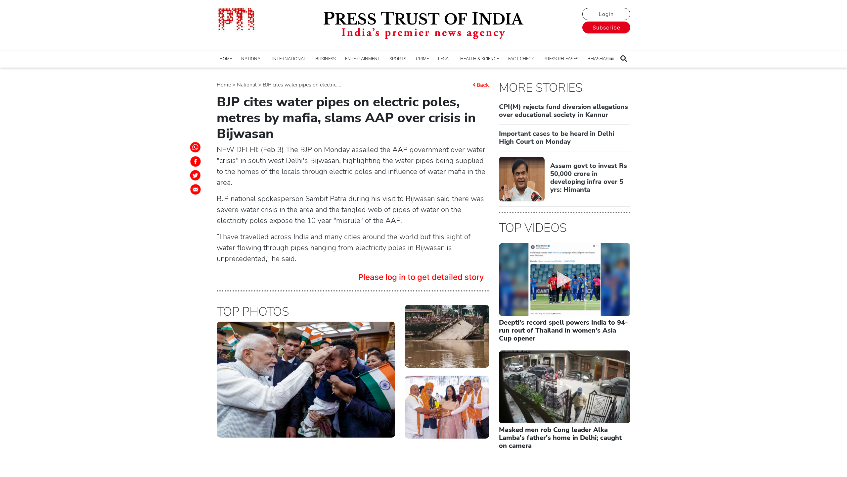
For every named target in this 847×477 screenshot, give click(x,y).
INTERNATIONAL (289, 59)
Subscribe (606, 27)
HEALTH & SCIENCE (479, 59)
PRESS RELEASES (561, 59)
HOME (225, 59)
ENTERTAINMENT (362, 59)
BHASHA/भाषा (601, 59)
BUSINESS (325, 59)
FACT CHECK (521, 59)
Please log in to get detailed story (421, 277)
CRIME (422, 59)
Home (224, 84)
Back (483, 84)
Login (606, 14)
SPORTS (397, 59)
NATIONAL (252, 59)
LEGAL (444, 59)
